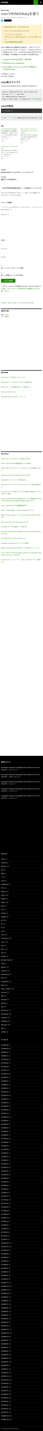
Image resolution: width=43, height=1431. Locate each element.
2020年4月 (4, 1045)
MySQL (3, 967)
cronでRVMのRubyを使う (13, 42)
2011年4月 (4, 1228)
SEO (2, 996)
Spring (3, 1003)
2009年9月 (4, 1297)
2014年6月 (4, 1128)
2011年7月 (4, 1218)
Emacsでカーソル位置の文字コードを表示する (15, 387)
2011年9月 (4, 1210)
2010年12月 (5, 1243)
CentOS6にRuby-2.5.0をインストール (13, 397)
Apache (3, 866)
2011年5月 (4, 1225)
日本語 (6, 316)
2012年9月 (4, 1178)
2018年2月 (4, 1052)
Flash (2, 906)
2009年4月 (4, 1315)
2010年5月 (4, 1268)
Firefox (3, 902)
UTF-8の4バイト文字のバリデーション (13, 377)
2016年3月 (4, 1088)
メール (4, 249)
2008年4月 (4, 1358)
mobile (3, 956)
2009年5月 (4, 1311)
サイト (3, 257)
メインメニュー (40, 2)
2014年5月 (4, 1131)
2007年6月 (4, 1394)
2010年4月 (4, 1272)
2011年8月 (4, 1214)
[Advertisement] (21, 343)
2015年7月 (4, 1102)
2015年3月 (4, 1110)
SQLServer (4, 1010)
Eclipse (3, 891)
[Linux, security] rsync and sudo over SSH (14, 522)
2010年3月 (4, 1275)
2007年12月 (5, 1372)
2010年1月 (4, 1282)
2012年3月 (4, 1189)
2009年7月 (4, 1304)
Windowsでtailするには (8, 392)
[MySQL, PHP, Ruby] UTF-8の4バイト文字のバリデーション (20, 548)
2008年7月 (4, 1347)
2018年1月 (4, 1056)
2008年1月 (4, 1369)
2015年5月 (4, 1106)
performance (5, 974)
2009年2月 (4, 1322)
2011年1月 (4, 1239)
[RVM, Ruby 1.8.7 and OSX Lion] (10, 153)
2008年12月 (5, 1329)
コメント (5, 214)
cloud (3, 881)
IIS (2, 927)
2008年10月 (5, 1336)
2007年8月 (4, 1387)
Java (2, 935)
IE (1, 924)
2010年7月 (4, 1261)
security (3, 992)
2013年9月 (4, 1142)
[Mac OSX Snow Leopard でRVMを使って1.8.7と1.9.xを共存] (30, 136)
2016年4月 (4, 1084)
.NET (2, 859)
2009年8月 (4, 1300)
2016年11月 (4, 1074)
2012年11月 (4, 1171)
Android (3, 863)
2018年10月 (5, 1048)
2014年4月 (4, 1135)
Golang (3, 913)
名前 (3, 240)
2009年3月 (4, 1318)
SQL (2, 1007)
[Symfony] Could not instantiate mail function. (16, 475)
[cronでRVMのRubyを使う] (10, 135)
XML (2, 1028)
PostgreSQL (5, 981)
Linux (2, 942)
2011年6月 (4, 1221)
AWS (2, 873)
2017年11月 (4, 1059)
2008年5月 (4, 1354)
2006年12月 (5, 1416)
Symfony (4, 1017)
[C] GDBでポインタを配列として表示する (14, 527)
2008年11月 (5, 1333)
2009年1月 (4, 1326)
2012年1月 (4, 1196)
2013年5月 (4, 1149)
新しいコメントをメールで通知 (12, 268)
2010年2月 (4, 1279)
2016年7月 (4, 1077)
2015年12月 (5, 1095)
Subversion (4, 1014)
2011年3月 (4, 1232)
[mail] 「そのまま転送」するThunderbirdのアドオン (17, 510)
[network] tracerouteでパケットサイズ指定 (14, 543)
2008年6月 (4, 1351)
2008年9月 (4, 1340)
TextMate (4, 1021)
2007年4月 (4, 1401)
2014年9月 (4, 1120)
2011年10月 (4, 1207)
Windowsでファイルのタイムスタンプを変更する (16, 382)
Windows (4, 1025)
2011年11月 (4, 1203)
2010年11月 (4, 1246)
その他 (3, 1032)
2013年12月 (5, 1138)
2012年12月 (4, 1167)
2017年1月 (4, 1070)
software (4, 999)
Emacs (3, 895)
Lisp (2, 945)
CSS (2, 888)
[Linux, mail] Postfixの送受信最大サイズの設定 (16, 463)
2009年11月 (5, 1290)
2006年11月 (5, 1419)
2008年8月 (4, 1344)
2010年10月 (5, 1250)
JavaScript (4, 938)
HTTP (3, 920)
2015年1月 (4, 1113)
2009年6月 (4, 1308)
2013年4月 (4, 1153)
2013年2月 (4, 1160)
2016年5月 (4, 1081)
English (3, 899)
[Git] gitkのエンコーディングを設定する (13, 480)
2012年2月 (4, 1192)
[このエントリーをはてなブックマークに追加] (2, 20)
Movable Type (5, 960)
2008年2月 (4, 1365)
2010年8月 (4, 1257)
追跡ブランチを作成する (8, 178)
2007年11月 (5, 1376)
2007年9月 (4, 1383)
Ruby (2, 985)
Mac (2, 949)
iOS (2, 931)
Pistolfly (4, 2)
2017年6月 (4, 1066)
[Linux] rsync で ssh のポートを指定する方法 (15, 459)
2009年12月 (5, 1286)
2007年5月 (4, 1398)
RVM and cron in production (13, 63)
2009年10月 (5, 1293)
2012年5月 (4, 1182)
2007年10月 (5, 1380)
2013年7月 (4, 1146)
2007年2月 (4, 1408)
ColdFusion (4, 884)
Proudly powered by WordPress (9, 1428)
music (3, 963)
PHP (2, 978)
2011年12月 (4, 1200)
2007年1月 (4, 1412)
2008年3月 (4, 1362)
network (3, 971)
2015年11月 (4, 1099)
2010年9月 (4, 1254)
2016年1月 (4, 1092)
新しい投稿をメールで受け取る (12, 275)
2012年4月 (4, 1185)
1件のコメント (24, 17)
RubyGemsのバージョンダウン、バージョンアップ (17, 171)
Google (3, 917)
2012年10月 (5, 1174)
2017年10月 (5, 1063)
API (2, 870)
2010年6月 (4, 1264)
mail (2, 953)
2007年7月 (4, 1390)
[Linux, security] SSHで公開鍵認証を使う (14, 505)
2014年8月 (4, 1124)
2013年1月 (4, 1164)
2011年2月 (4, 1236)
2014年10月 (5, 1117)
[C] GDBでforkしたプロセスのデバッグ (13, 538)
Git (2, 909)
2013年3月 (4, 1156)
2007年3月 (4, 1405)
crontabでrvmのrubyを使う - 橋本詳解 (17, 59)
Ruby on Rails (5, 10)
